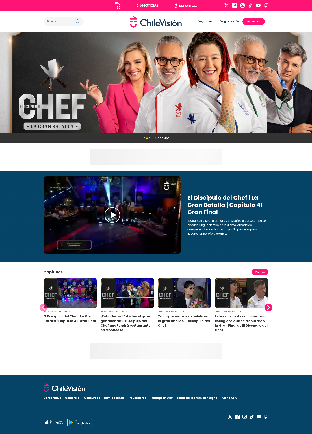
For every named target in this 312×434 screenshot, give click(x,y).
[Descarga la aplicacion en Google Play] (54, 422)
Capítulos (162, 138)
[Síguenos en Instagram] (242, 5)
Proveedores (137, 398)
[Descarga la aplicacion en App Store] (79, 422)
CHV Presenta (114, 398)
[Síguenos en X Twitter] (226, 5)
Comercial (72, 398)
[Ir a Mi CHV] (117, 5)
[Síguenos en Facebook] (234, 5)
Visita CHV (229, 398)
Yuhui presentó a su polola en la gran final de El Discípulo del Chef (184, 320)
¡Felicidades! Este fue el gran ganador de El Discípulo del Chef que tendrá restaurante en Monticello (126, 323)
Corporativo (52, 398)
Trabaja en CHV (161, 398)
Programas (204, 21)
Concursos (92, 398)
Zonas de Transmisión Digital (197, 398)
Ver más (260, 272)
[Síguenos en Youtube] (258, 5)
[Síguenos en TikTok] (250, 5)
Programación (229, 21)
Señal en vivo (253, 21)
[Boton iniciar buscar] (78, 21)
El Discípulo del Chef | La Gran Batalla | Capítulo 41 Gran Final (70, 318)
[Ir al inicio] (155, 21)
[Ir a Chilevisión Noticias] (147, 5)
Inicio (146, 138)
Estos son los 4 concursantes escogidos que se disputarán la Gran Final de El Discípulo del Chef (241, 323)
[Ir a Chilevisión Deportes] (186, 5)
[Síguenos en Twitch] (266, 5)
